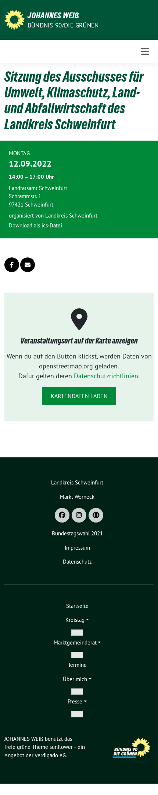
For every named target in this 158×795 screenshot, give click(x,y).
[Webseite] (96, 515)
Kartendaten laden (79, 396)
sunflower (61, 746)
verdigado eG (50, 755)
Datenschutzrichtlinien (106, 376)
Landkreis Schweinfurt (71, 215)
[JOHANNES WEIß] (14, 19)
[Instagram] (79, 515)
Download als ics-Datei (35, 225)
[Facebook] (62, 515)
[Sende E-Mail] (27, 264)
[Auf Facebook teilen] (11, 264)
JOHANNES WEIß (53, 15)
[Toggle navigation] (145, 51)
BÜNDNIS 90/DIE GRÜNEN (63, 25)
